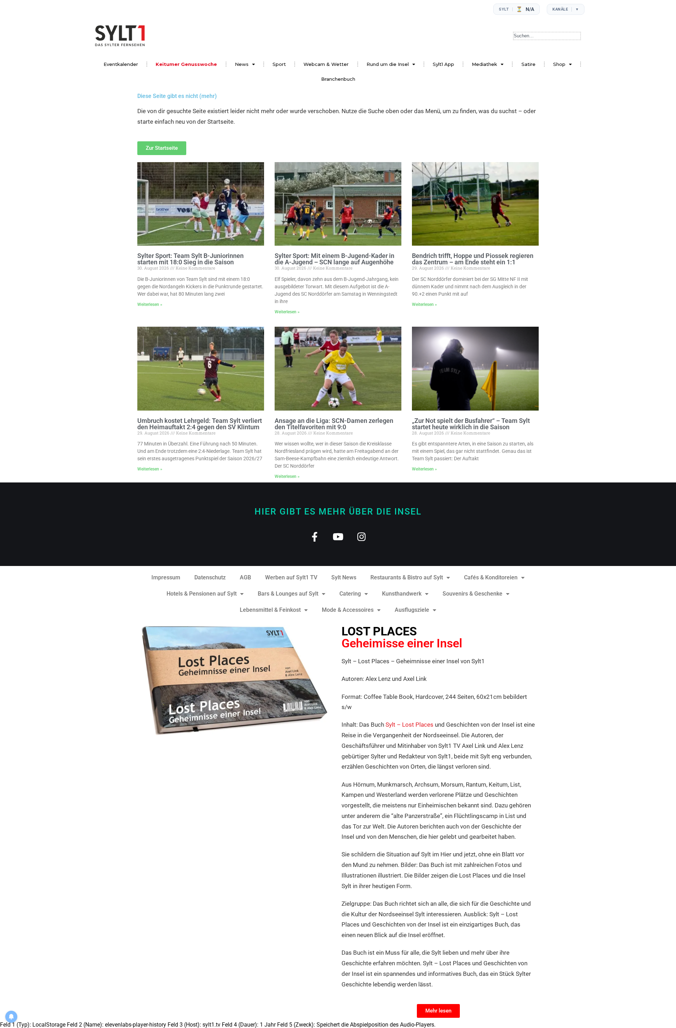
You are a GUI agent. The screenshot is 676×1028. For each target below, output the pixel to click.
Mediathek (484, 64)
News (242, 64)
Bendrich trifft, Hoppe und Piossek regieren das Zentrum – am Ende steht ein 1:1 (472, 259)
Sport (279, 64)
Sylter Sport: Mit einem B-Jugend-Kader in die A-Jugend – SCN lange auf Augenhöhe (334, 259)
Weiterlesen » (149, 304)
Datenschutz (210, 577)
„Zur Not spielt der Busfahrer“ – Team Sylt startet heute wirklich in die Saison (471, 424)
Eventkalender (121, 64)
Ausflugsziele (412, 610)
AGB (245, 577)
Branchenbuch (338, 79)
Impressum (165, 577)
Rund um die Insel (388, 64)
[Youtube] (338, 536)
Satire (528, 64)
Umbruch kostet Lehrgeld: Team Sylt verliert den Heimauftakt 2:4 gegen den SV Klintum (199, 424)
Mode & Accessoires (348, 610)
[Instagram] (362, 536)
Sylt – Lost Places (409, 724)
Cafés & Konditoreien (491, 577)
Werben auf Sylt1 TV (291, 577)
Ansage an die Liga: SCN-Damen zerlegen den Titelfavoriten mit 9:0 (334, 424)
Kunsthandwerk (401, 593)
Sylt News (343, 577)
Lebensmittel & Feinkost (270, 610)
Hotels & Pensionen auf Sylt (202, 593)
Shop (559, 64)
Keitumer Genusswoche (186, 64)
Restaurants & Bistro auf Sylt (406, 577)
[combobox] (547, 36)
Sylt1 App (443, 64)
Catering (350, 593)
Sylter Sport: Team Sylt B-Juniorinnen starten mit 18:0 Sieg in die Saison (190, 259)
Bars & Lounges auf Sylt (288, 593)
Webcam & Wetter (326, 64)
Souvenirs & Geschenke (472, 593)
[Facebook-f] (314, 536)
